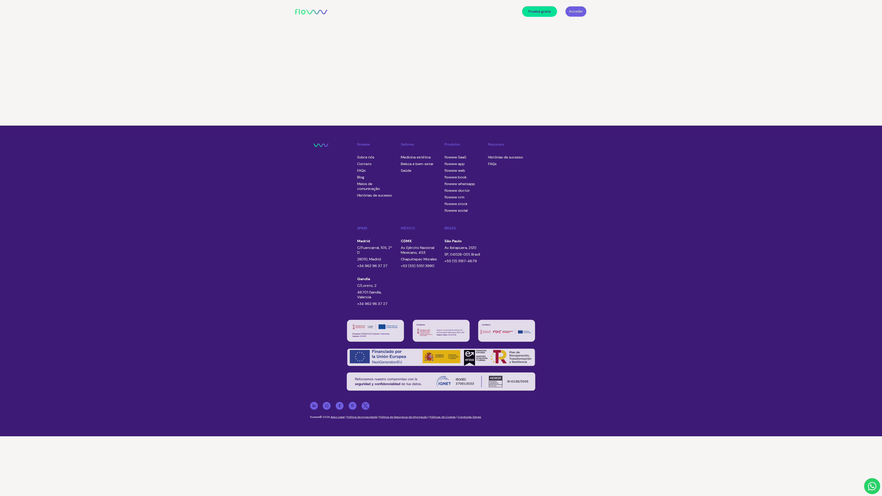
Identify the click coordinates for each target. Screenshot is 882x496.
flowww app (454, 163)
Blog (360, 177)
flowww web (454, 170)
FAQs (361, 170)
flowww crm (454, 197)
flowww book (455, 177)
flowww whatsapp (459, 183)
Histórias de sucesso (374, 195)
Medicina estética (416, 157)
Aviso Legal (338, 417)
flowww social (456, 210)
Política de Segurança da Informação (403, 417)
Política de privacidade (362, 417)
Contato (364, 163)
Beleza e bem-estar (417, 163)
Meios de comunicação (368, 186)
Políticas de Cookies (443, 417)
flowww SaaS (455, 157)
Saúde (406, 170)
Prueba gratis (539, 11)
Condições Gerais (469, 417)
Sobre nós (365, 157)
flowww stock (456, 203)
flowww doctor (457, 190)
